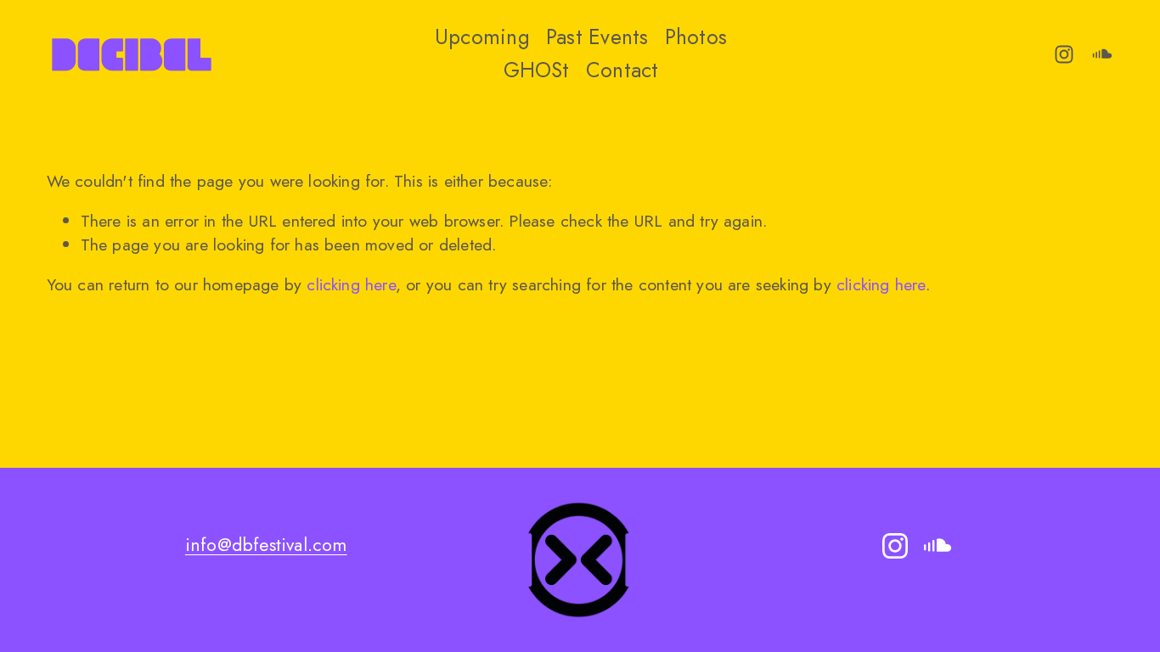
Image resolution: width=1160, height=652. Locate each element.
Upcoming (482, 37)
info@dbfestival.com (266, 545)
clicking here (351, 284)
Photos (696, 37)
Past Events (597, 37)
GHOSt (537, 70)
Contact (622, 70)
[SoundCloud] (1102, 54)
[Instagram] (1064, 54)
